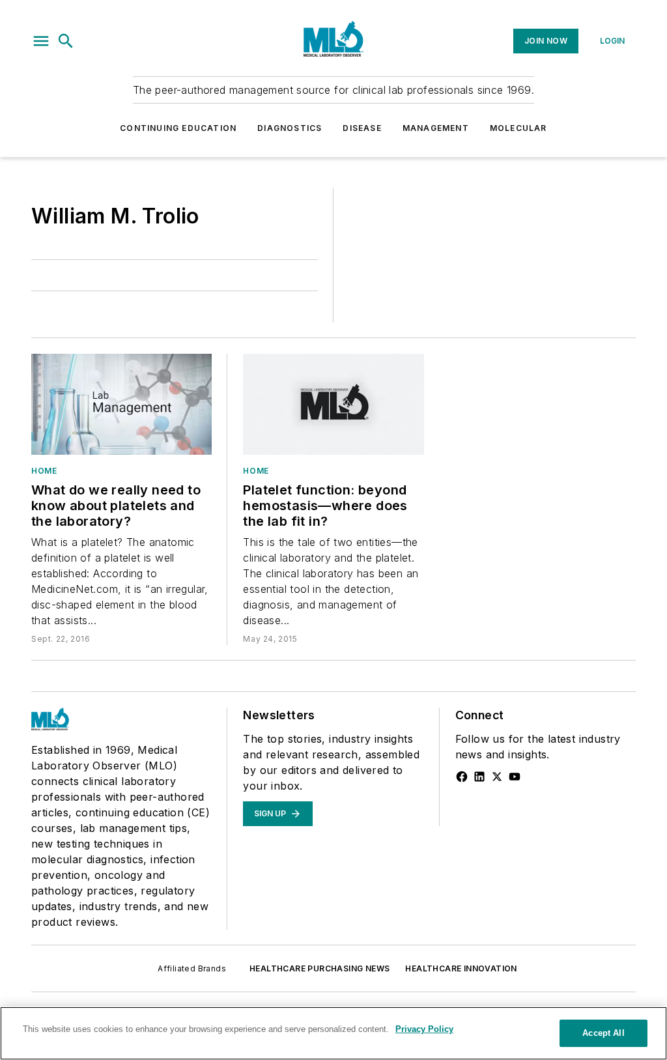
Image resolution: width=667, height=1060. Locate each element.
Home (44, 471)
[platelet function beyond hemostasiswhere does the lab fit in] (333, 404)
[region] (333, 1033)
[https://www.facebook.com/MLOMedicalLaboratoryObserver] (461, 776)
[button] (41, 41)
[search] (66, 41)
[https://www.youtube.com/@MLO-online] (514, 776)
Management (436, 128)
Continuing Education (178, 128)
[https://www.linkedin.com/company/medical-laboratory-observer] (479, 776)
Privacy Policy (424, 1029)
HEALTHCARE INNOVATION (461, 968)
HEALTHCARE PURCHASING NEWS (319, 968)
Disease (362, 128)
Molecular (518, 128)
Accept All (603, 1033)
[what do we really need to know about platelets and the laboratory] (121, 404)
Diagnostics (289, 128)
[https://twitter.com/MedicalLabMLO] (497, 776)
